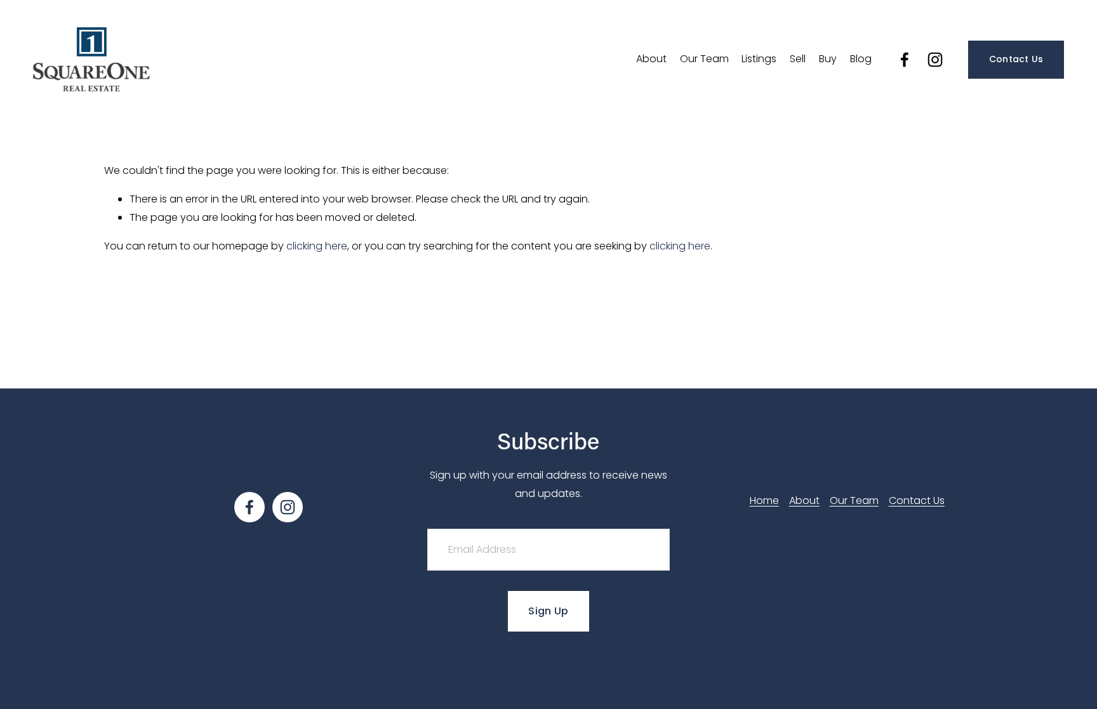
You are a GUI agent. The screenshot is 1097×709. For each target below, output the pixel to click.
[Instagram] (935, 60)
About (651, 58)
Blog (861, 58)
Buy (828, 58)
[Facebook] (905, 60)
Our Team (704, 58)
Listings (758, 58)
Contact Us (1016, 59)
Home (764, 500)
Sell (798, 58)
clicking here (316, 246)
